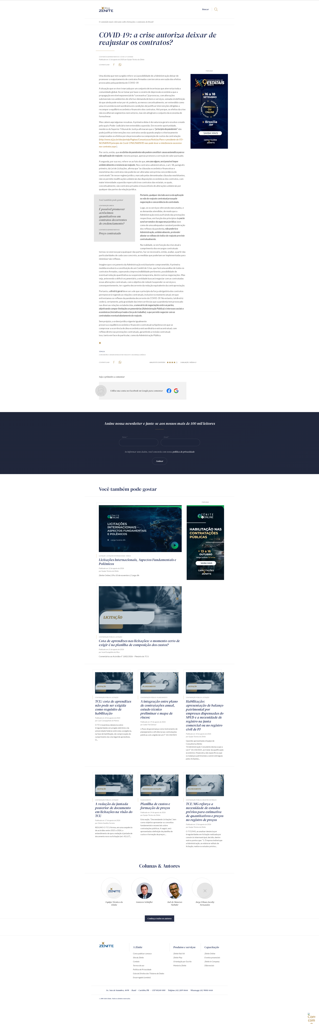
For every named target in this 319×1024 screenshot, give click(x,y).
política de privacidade (184, 451)
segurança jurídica (138, 355)
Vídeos (128, 556)
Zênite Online (209, 953)
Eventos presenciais (212, 957)
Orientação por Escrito (182, 961)
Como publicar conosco (142, 953)
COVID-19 (123, 57)
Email (166, 437)
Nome (124, 437)
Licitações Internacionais (115, 556)
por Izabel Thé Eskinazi (148, 725)
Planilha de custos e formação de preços (155, 806)
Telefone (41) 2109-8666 (178, 990)
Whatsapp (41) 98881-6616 (202, 990)
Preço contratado (110, 233)
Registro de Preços (209, 800)
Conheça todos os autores (159, 918)
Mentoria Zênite (179, 965)
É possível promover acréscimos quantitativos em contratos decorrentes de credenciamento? (113, 216)
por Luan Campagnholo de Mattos (107, 721)
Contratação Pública (107, 637)
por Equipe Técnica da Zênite (134, 59)
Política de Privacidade (142, 969)
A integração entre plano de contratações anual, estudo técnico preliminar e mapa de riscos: (159, 709)
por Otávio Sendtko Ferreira (105, 823)
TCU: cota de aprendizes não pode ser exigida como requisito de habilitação (113, 707)
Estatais (130, 57)
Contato (136, 961)
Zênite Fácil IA (179, 953)
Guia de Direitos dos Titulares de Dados (148, 973)
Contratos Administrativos (109, 57)
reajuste (127, 355)
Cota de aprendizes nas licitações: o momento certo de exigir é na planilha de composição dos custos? (139, 643)
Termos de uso (138, 965)
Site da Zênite (138, 957)
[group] (114, 893)
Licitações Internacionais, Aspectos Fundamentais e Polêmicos (137, 562)
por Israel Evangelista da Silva (109, 652)
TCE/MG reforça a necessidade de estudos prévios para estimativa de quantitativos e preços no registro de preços (204, 812)
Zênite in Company (212, 961)
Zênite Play (177, 957)
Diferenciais (209, 965)
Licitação (102, 556)
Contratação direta (106, 205)
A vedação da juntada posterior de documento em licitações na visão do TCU (113, 810)
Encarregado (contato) (142, 977)
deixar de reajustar (116, 355)
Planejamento (162, 697)
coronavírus (104, 355)
